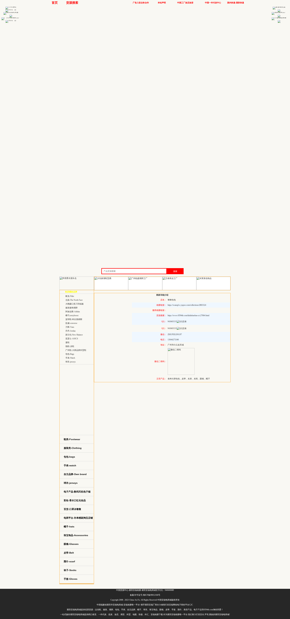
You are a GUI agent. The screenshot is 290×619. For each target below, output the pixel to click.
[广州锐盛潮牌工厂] (145, 289)
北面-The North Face (74, 300)
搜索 (175, 271)
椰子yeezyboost (71, 315)
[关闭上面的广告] (11, 9)
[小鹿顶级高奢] (279, 17)
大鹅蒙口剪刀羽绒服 (74, 304)
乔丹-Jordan (70, 331)
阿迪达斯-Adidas (72, 311)
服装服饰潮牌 (71, 308)
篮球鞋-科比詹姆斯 (73, 319)
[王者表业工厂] (179, 289)
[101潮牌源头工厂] (279, 12)
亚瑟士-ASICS (71, 338)
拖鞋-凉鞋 (69, 346)
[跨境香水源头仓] (76, 289)
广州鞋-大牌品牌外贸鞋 (75, 350)
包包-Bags (69, 354)
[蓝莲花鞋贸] (279, 7)
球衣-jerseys (70, 362)
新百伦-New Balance (74, 335)
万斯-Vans (69, 327)
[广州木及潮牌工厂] (11, 17)
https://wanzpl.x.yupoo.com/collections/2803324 (187, 305)
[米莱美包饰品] (213, 289)
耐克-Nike (69, 296)
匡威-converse (71, 323)
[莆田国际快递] (11, 12)
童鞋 (67, 342)
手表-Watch (70, 358)
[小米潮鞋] (11, 7)
